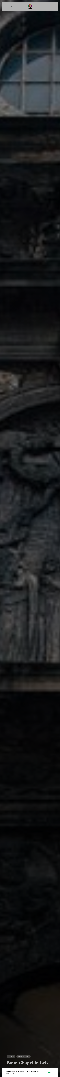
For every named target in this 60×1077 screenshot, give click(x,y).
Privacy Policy (10, 1073)
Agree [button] (49, 1072)
